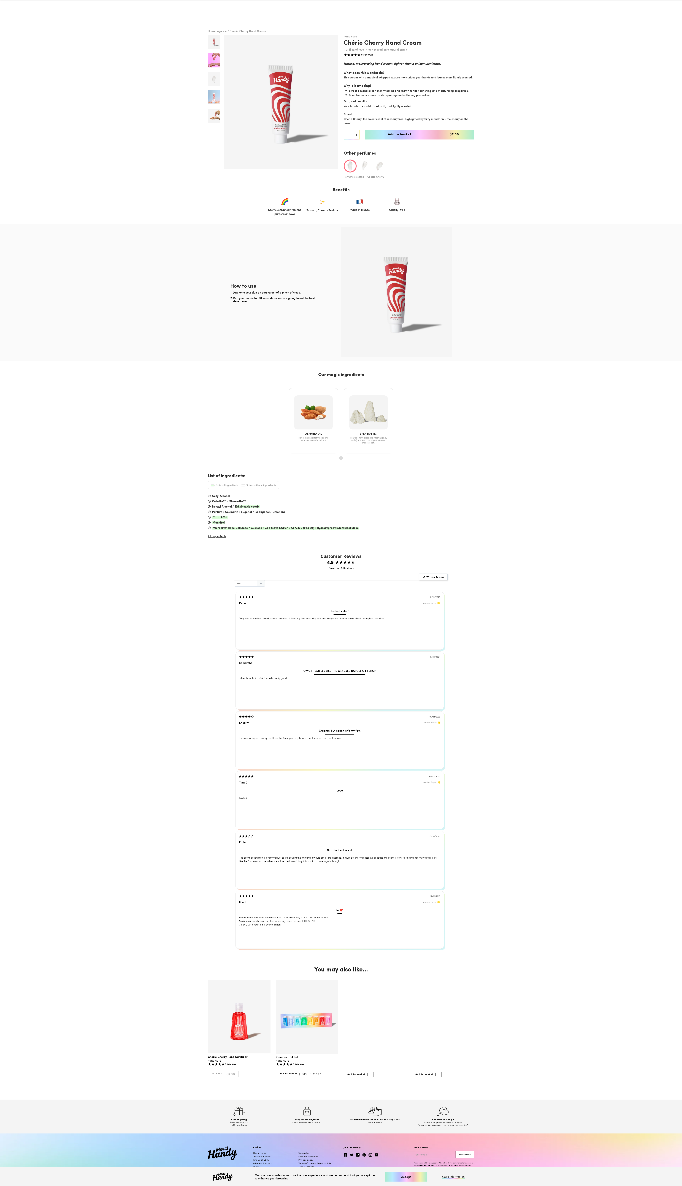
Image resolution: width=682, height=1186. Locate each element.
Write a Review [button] (435, 577)
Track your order (261, 1156)
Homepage (215, 31)
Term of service (306, 1166)
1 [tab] (341, 458)
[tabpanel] (281, 102)
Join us (256, 1166)
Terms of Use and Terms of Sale (314, 1163)
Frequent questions (308, 1156)
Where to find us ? (262, 1163)
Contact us (304, 1152)
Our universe (259, 1152)
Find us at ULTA (261, 1159)
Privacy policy (305, 1159)
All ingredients (217, 536)
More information (453, 1176)
